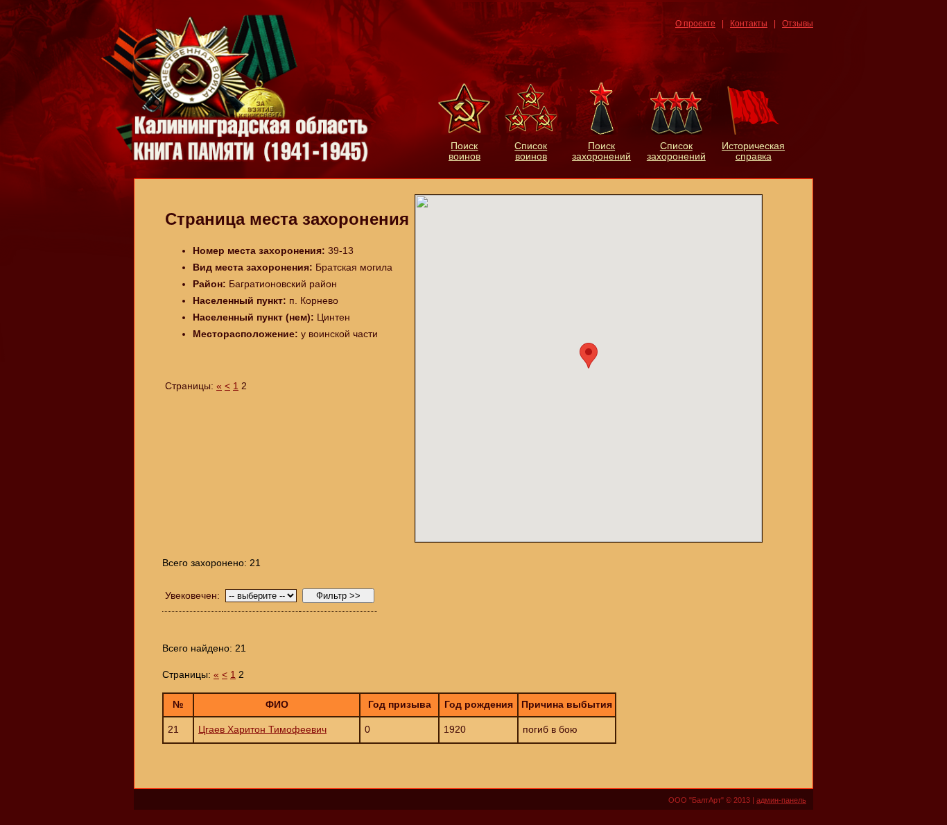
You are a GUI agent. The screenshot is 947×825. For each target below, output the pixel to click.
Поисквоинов (464, 151)
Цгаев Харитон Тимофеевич (262, 729)
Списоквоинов (530, 151)
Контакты (748, 23)
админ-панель (781, 800)
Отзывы (797, 23)
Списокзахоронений (676, 151)
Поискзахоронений (601, 151)
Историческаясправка (753, 151)
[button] (589, 355)
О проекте (695, 23)
